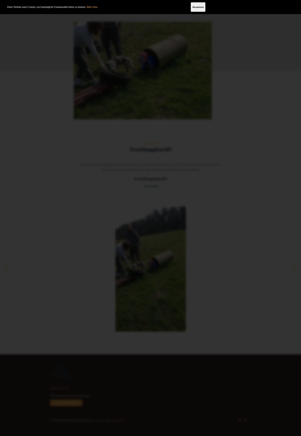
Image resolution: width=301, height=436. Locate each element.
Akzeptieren (198, 7)
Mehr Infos (92, 7)
